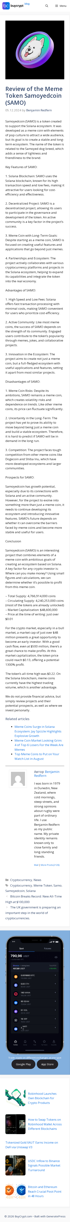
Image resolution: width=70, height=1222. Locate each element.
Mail (36, 865)
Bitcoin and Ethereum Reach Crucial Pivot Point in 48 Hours (44, 1191)
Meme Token (43, 885)
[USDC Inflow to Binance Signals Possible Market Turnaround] (15, 1165)
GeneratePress (56, 1216)
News (37, 880)
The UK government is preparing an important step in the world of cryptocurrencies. (33, 912)
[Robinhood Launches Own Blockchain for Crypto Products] (15, 1098)
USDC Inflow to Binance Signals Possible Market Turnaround (44, 1165)
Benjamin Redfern (46, 774)
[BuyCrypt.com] (16, 6)
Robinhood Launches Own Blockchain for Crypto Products (42, 1098)
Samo (57, 885)
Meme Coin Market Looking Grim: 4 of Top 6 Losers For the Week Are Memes (39, 745)
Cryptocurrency (21, 880)
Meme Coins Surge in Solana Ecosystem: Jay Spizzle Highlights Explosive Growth (38, 731)
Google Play (23, 1064)
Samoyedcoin (15, 891)
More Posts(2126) (50, 865)
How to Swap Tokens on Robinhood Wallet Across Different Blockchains (45, 1124)
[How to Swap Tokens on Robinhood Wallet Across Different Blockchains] (15, 1124)
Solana (31, 891)
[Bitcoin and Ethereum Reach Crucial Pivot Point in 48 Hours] (15, 1192)
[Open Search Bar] (47, 6)
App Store (47, 1064)
